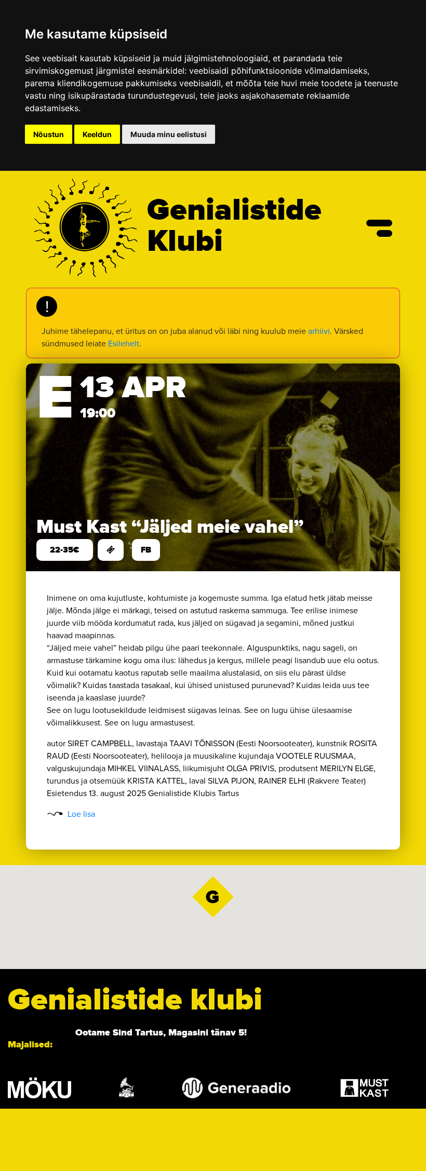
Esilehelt (123, 343)
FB (146, 550)
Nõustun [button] (48, 134)
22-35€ (64, 550)
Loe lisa (81, 814)
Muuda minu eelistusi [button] (168, 134)
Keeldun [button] (97, 134)
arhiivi (319, 331)
